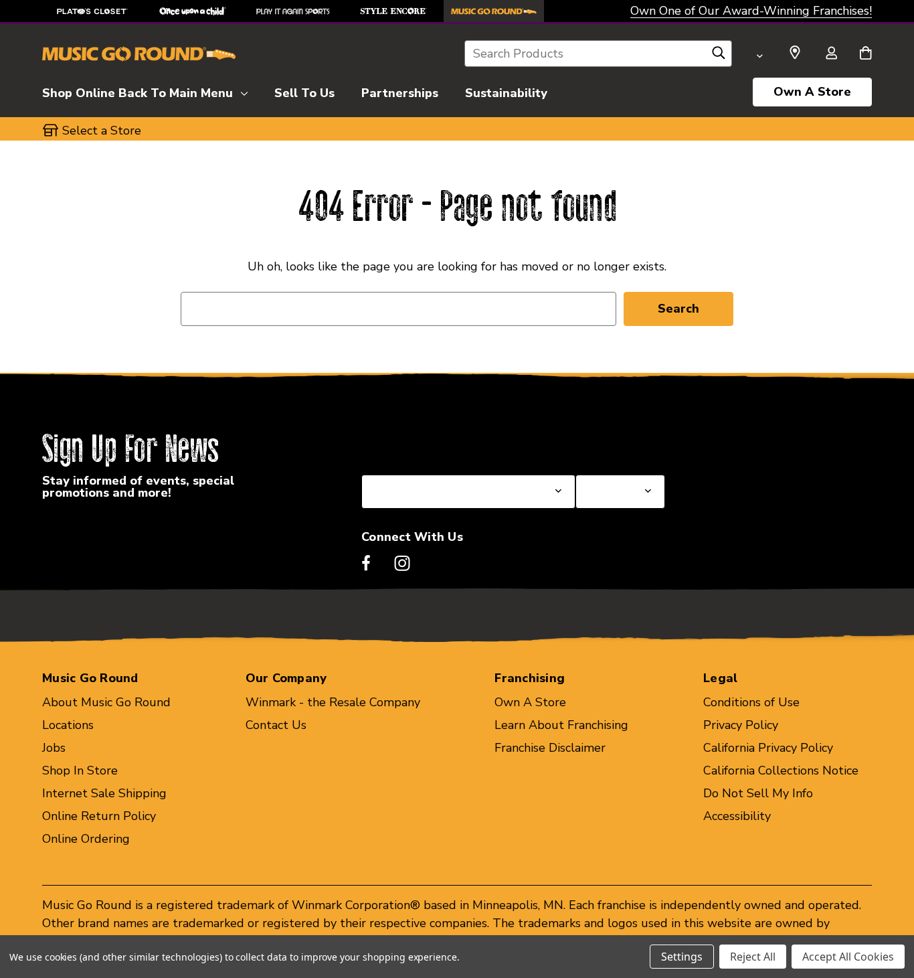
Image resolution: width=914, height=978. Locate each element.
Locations (68, 725)
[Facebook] (366, 563)
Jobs (54, 748)
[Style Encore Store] (393, 11)
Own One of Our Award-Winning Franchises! (751, 11)
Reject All (752, 956)
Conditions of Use (751, 702)
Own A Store (812, 92)
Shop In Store (80, 770)
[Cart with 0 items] (865, 54)
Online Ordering (86, 839)
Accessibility (737, 816)
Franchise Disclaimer (550, 748)
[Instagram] (402, 563)
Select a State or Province (433, 442)
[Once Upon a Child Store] (193, 11)
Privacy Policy (740, 725)
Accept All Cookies (848, 956)
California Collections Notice (780, 770)
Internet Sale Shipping (104, 793)
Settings (682, 956)
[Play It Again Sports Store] (293, 11)
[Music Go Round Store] (494, 11)
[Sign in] (831, 54)
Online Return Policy (99, 816)
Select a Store (614, 442)
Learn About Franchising (561, 725)
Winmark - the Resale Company (333, 702)
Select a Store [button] (101, 131)
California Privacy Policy (768, 748)
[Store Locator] (795, 53)
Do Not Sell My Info (758, 793)
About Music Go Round (106, 702)
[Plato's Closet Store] (92, 11)
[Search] (718, 56)
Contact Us (276, 725)
